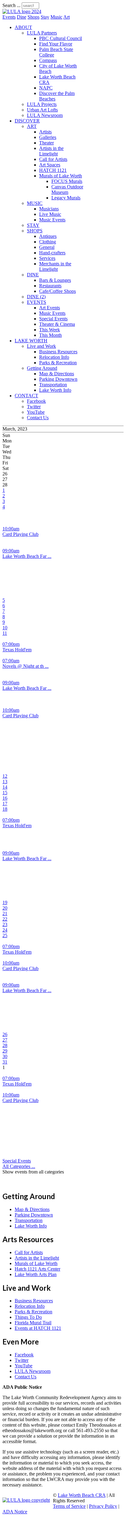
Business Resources (58, 351)
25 (4, 935)
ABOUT (23, 27)
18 (4, 809)
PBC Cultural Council (60, 38)
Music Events (52, 219)
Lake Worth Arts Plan (36, 1274)
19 (4, 902)
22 (4, 919)
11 (4, 633)
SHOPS (35, 230)
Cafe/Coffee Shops (57, 291)
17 (4, 803)
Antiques (48, 236)
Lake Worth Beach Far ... (26, 556)
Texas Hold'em (16, 649)
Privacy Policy (103, 1506)
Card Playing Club (20, 534)
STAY (33, 225)
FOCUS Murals (66, 181)
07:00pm (11, 644)
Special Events (53, 318)
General (46, 247)
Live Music (50, 214)
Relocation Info (54, 357)
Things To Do (28, 1317)
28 (4, 1045)
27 (4, 1039)
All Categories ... (18, 1166)
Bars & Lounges (55, 280)
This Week (49, 329)
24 (4, 930)
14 (4, 787)
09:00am (10, 550)
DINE (33, 274)
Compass (48, 60)
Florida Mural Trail (33, 1322)
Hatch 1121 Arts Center (37, 1268)
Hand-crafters (52, 252)
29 (4, 1050)
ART (32, 126)
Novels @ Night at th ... (25, 666)
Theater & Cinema (57, 324)
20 (4, 908)
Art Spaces (49, 164)
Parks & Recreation (58, 362)
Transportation (53, 384)
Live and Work (41, 346)
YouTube (36, 412)
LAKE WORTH (31, 340)
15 (4, 792)
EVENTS (36, 302)
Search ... (11, 5)
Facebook (36, 401)
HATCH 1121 (53, 170)
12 (4, 776)
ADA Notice (14, 1511)
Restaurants (50, 285)
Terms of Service (69, 1506)
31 (4, 1061)
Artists (45, 131)
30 (4, 1056)
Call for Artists (53, 159)
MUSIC (35, 203)
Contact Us (38, 417)
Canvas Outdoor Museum (67, 189)
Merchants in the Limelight (55, 266)
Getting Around (42, 368)
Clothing (47, 241)
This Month (50, 335)
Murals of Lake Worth (60, 175)
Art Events (49, 307)
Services (47, 258)
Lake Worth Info (55, 390)
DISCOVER (27, 120)
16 (4, 798)
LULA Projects (42, 104)
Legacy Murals (65, 197)
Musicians (49, 208)
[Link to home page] (21, 11)
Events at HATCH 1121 (38, 1328)
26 (4, 1034)
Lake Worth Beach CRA (82, 1495)
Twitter (34, 406)
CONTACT (26, 395)
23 (4, 924)
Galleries (47, 137)
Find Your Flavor (55, 43)
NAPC (46, 87)
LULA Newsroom (45, 115)
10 (4, 627)
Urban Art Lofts (42, 109)
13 (4, 781)
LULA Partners (42, 32)
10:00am (10, 528)
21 (4, 913)
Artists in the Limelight (51, 151)
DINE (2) (36, 296)
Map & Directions (56, 373)
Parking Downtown (58, 379)
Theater (46, 142)
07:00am (10, 660)
